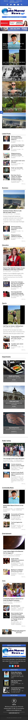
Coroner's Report (15, 469)
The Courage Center (19, 461)
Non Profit (17, 601)
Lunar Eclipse (10, 555)
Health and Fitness (14, 376)
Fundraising (18, 624)
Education (16, 271)
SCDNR (19, 527)
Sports (17, 327)
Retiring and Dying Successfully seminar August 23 (16, 138)
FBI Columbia (10, 461)
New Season (19, 565)
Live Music (13, 565)
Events (14, 431)
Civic (23, 607)
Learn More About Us (14, 713)
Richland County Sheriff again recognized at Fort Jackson (17, 474)
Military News (6, 510)
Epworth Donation (15, 606)
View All (24, 129)
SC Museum (17, 555)
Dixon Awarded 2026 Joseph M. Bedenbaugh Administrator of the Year (17, 293)
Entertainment (14, 564)
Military (18, 518)
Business (13, 142)
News (14, 379)
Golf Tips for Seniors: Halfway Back (13, 326)
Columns (13, 170)
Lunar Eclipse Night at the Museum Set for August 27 (17, 146)
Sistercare (10, 603)
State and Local (14, 401)
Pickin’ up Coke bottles (17, 168)
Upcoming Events (14, 428)
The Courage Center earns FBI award (13, 458)
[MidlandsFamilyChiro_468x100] (14, 630)
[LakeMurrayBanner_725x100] (14, 27)
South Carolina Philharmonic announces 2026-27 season (17, 560)
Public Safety (14, 164)
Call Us (14, 704)
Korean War (18, 519)
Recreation (13, 150)
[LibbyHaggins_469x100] (14, 20)
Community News (15, 182)
